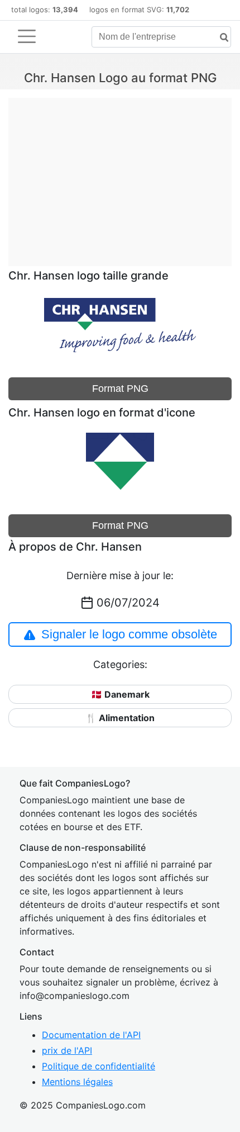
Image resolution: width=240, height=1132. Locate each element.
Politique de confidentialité (98, 1066)
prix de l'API (67, 1050)
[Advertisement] (120, 176)
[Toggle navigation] (27, 36)
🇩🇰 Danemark (120, 694)
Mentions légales (77, 1081)
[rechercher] (220, 38)
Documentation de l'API (91, 1034)
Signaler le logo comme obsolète (129, 634)
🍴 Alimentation (120, 717)
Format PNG (120, 388)
